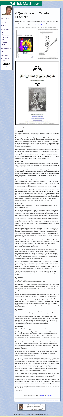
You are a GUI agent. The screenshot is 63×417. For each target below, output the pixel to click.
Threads (42, 395)
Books (3, 22)
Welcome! (5, 18)
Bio (2, 51)
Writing (5, 37)
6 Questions (6, 35)
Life (4, 44)
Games (3, 25)
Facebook (48, 395)
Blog (3, 33)
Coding (5, 42)
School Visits (6, 48)
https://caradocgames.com (42, 24)
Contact (4, 55)
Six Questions (6, 29)
